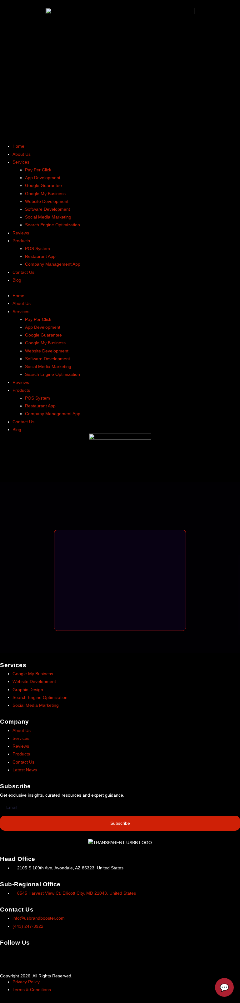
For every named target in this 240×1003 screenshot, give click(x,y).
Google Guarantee (43, 185)
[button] (120, 288)
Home (18, 146)
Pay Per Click (38, 169)
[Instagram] (24, 955)
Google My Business (45, 193)
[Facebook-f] (8, 955)
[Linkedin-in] (41, 955)
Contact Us (23, 272)
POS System (37, 248)
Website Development (46, 201)
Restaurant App (40, 256)
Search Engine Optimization (52, 224)
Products (21, 240)
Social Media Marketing (48, 216)
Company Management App (52, 264)
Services (20, 162)
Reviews (20, 232)
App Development (42, 177)
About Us (21, 154)
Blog (16, 280)
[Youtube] (58, 955)
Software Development (47, 209)
